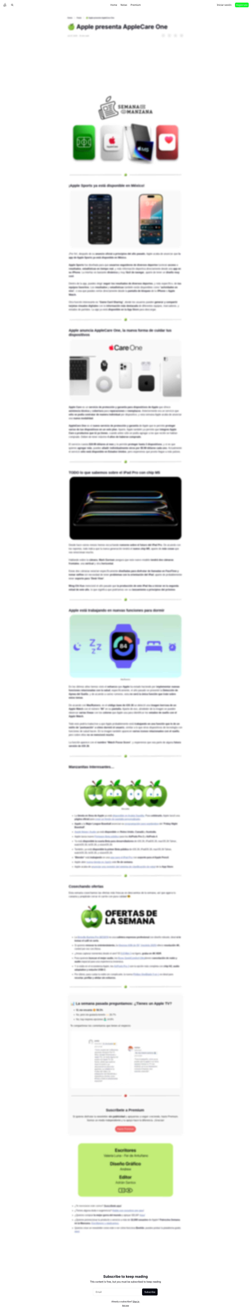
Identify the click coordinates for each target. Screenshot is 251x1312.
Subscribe (149, 1292)
